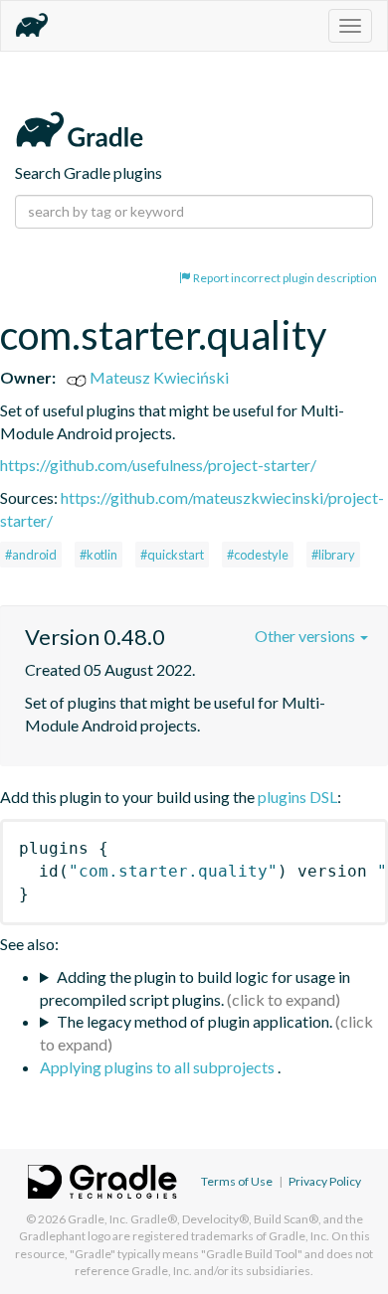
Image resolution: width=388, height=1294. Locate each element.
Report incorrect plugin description (284, 277)
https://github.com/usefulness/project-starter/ (158, 464)
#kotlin (98, 555)
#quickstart (172, 555)
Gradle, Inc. (98, 1219)
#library (333, 555)
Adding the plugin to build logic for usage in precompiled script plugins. (195, 988)
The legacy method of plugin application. (194, 1021)
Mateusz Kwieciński (158, 377)
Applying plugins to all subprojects (159, 1066)
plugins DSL (297, 796)
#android (31, 555)
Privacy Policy (325, 1181)
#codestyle (258, 555)
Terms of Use (237, 1181)
